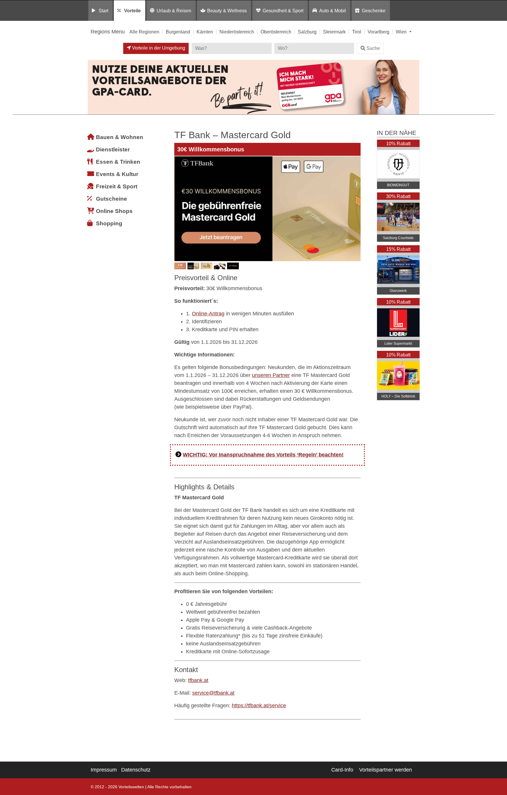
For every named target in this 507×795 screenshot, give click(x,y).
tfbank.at (198, 680)
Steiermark (334, 31)
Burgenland (178, 31)
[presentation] (179, 208)
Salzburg (307, 31)
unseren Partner (271, 375)
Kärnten (205, 31)
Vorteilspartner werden (385, 770)
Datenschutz (136, 770)
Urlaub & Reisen (174, 10)
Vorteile (132, 10)
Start (103, 10)
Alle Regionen (144, 31)
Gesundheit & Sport (283, 10)
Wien (402, 31)
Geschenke (374, 10)
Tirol (356, 31)
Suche (373, 48)
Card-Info (342, 770)
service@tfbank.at (213, 693)
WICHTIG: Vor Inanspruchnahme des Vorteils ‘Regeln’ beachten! (263, 455)
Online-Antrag (208, 314)
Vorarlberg (378, 31)
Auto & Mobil (332, 10)
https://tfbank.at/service (259, 705)
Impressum (104, 770)
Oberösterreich (276, 31)
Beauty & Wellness (227, 10)
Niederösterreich (236, 31)
